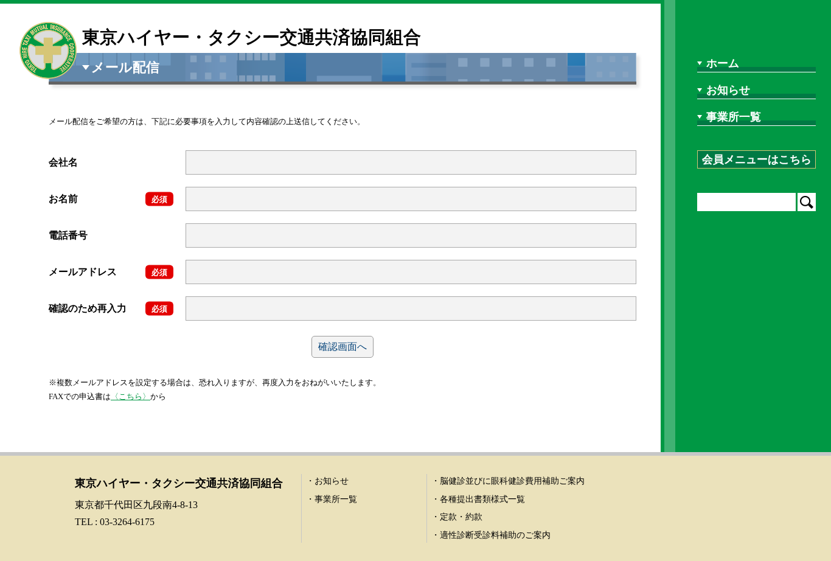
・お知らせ (327, 481)
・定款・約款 (456, 516)
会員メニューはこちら (757, 159)
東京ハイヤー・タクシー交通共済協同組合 (251, 37)
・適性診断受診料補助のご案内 (491, 535)
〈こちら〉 (130, 396)
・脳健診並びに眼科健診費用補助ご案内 (508, 481)
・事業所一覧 (331, 499)
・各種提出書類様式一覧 (478, 499)
